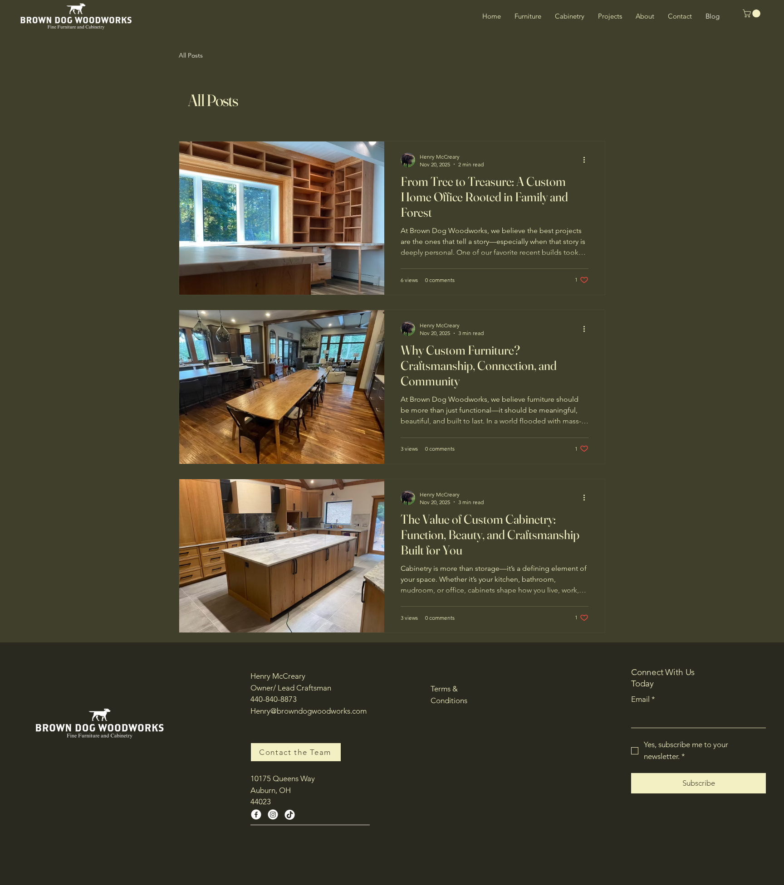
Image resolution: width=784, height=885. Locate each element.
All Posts (191, 55)
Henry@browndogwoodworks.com (308, 710)
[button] (752, 14)
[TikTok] (290, 814)
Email (643, 699)
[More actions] (587, 160)
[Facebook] (256, 814)
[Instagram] (273, 814)
